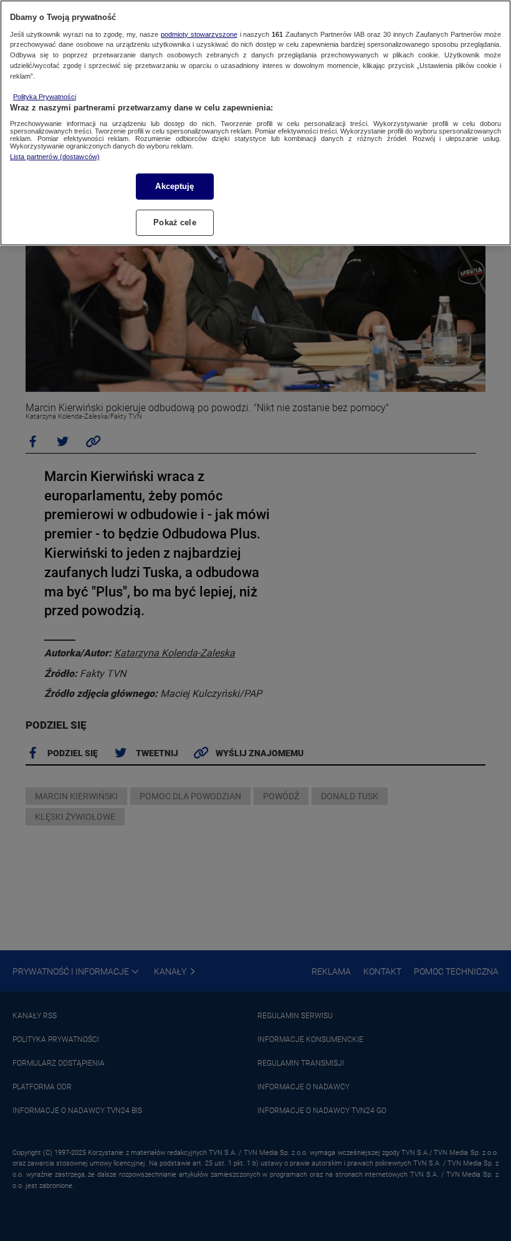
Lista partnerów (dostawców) (55, 156)
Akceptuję (174, 186)
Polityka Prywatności (44, 96)
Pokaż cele (174, 222)
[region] (255, 123)
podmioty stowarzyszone (199, 34)
